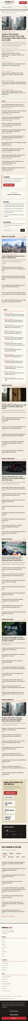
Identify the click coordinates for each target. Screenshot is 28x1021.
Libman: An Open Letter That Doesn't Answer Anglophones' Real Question (14, 870)
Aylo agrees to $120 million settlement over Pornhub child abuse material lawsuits (15, 344)
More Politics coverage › (8, 916)
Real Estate (4, 951)
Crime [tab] (4, 857)
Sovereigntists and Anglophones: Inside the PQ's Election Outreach (13, 876)
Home (3, 940)
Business (4, 944)
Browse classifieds (9, 185)
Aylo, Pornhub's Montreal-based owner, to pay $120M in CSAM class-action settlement (14, 315)
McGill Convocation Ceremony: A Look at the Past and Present (13, 211)
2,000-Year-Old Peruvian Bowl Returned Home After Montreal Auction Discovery (14, 320)
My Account (4, 970)
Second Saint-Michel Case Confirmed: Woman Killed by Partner (13, 350)
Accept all (14, 1018)
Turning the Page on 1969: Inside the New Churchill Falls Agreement (14, 367)
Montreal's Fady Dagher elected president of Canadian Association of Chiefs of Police (13, 863)
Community (4, 947)
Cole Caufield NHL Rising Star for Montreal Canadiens (13, 215)
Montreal (10, 2)
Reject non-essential (13, 1011)
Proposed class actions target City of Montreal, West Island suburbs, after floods (13, 911)
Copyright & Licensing (6, 976)
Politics (3, 942)
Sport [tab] (17, 857)
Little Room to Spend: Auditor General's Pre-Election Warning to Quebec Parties (14, 362)
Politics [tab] (5, 853)
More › (24, 236)
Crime (3, 949)
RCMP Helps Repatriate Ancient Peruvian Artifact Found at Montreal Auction (14, 356)
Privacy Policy (5, 981)
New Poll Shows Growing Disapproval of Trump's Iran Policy (12, 897)
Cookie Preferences (6, 990)
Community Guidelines (6, 983)
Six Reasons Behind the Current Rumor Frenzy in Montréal (12, 883)
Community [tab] (18, 853)
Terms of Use (4, 979)
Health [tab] (23, 857)
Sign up (22, 230)
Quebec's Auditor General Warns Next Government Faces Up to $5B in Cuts (13, 332)
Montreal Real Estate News (8, 236)
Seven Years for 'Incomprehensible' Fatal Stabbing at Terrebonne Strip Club (14, 326)
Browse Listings (5, 963)
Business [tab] (11, 853)
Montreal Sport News (7, 539)
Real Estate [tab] (11, 857)
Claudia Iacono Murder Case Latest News (14, 208)
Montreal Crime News (7, 385)
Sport (3, 954)
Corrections (4, 988)
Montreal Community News (8, 458)
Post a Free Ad (5, 965)
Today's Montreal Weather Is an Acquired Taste (14, 379)
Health (3, 956)
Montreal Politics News (7, 619)
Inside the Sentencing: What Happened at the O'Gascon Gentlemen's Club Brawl (14, 338)
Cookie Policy (4, 986)
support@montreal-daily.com (7, 998)
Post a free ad (23, 2)
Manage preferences (14, 1014)
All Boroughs (4, 967)
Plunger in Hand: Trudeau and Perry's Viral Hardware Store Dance (14, 373)
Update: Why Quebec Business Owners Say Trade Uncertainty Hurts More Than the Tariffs (13, 205)
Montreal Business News (7, 699)
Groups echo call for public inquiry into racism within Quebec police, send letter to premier (13, 904)
